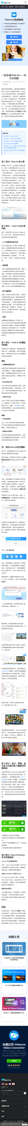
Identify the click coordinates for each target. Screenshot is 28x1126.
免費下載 (15, 37)
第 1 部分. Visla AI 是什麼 (11, 136)
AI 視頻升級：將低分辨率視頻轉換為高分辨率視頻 (14, 958)
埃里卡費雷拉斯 (7, 81)
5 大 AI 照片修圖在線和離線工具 (14, 985)
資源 (6, 6)
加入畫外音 (5, 671)
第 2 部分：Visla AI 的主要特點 (12, 138)
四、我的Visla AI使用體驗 (11, 143)
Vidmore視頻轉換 (14, 19)
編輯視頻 (11, 6)
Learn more (17, 1124)
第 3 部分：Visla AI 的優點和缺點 (13, 141)
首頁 (3, 6)
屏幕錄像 (17, 405)
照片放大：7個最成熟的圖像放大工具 (14, 1013)
